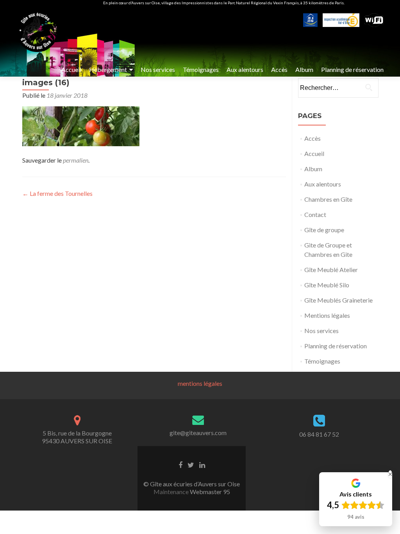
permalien (75, 160)
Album (304, 69)
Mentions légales (327, 315)
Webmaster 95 (209, 491)
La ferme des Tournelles (57, 193)
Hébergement (108, 69)
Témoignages (201, 69)
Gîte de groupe (324, 229)
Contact (315, 214)
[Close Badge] (390, 474)
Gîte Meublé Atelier (331, 269)
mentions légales (200, 383)
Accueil (71, 69)
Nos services (158, 69)
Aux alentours (245, 69)
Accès (279, 69)
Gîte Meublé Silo (326, 285)
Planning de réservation (352, 69)
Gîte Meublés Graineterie (338, 300)
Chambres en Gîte (328, 199)
